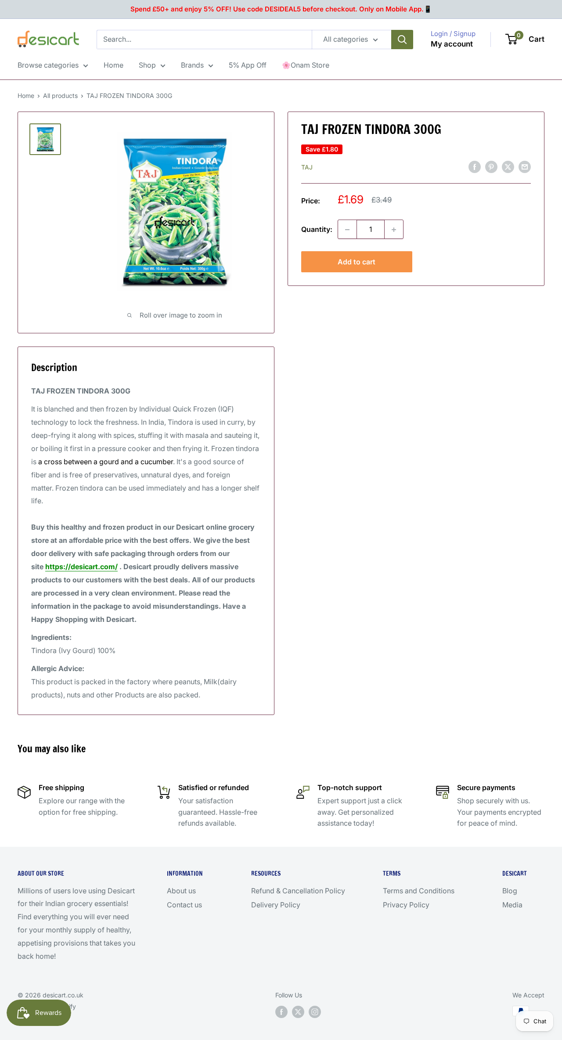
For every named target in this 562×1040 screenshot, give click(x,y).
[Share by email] (525, 166)
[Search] (402, 39)
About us (181, 890)
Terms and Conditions (418, 890)
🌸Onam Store (305, 65)
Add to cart (356, 262)
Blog (509, 890)
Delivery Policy (275, 904)
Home (113, 65)
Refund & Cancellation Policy (298, 890)
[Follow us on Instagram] (315, 1012)
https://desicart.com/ (81, 566)
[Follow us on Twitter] (298, 1012)
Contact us (184, 904)
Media (512, 904)
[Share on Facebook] (474, 166)
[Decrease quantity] (347, 229)
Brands (192, 65)
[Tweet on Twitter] (508, 166)
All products (60, 95)
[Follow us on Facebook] (281, 1012)
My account (452, 44)
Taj (307, 167)
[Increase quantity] (394, 229)
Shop (147, 65)
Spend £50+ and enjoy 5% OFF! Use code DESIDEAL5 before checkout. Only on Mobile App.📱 (281, 9)
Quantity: (316, 229)
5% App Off (248, 65)
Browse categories (48, 65)
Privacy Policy (406, 904)
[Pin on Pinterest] (491, 166)
